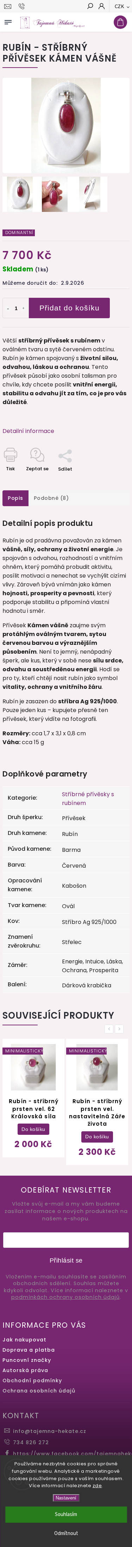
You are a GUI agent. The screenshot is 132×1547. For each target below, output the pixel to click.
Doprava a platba (28, 1349)
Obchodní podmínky (32, 1380)
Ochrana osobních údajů (38, 1390)
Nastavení (66, 1498)
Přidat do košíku (69, 308)
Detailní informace (28, 431)
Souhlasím (66, 1514)
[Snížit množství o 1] (8, 309)
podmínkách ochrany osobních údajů (65, 1297)
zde (97, 1485)
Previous (110, 1029)
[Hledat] (89, 6)
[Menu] (8, 20)
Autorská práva (25, 1370)
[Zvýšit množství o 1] (23, 309)
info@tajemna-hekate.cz (49, 1431)
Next (120, 1029)
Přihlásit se (66, 1260)
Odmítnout (66, 1533)
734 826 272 (31, 1442)
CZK (120, 6)
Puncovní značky (26, 1360)
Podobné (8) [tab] (51, 498)
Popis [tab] (15, 498)
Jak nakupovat (24, 1339)
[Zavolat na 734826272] (23, 6)
